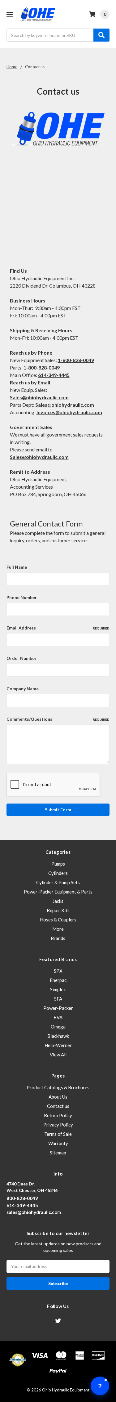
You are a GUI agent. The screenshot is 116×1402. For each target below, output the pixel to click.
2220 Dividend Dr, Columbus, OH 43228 (53, 286)
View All (58, 1054)
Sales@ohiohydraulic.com (39, 457)
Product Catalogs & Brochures (58, 1087)
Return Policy (58, 1115)
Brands (58, 938)
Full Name (16, 567)
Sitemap (58, 1152)
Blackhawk (58, 1036)
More (58, 929)
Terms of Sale (58, 1134)
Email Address (58, 627)
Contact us (58, 1106)
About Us (58, 1097)
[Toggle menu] (9, 14)
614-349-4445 (54, 375)
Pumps (58, 864)
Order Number (21, 658)
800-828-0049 (22, 1198)
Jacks (58, 901)
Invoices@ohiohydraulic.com (69, 412)
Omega (58, 1026)
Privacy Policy (58, 1124)
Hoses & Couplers (58, 919)
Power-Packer (58, 1008)
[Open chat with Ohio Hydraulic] (100, 1386)
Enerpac (58, 980)
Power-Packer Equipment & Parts (58, 891)
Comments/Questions (58, 719)
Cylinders (58, 873)
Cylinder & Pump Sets (58, 882)
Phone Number (21, 597)
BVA (58, 1017)
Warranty (58, 1143)
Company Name (22, 688)
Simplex (58, 989)
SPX (58, 971)
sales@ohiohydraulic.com (33, 1212)
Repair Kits (58, 910)
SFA (58, 998)
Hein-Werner (58, 1045)
